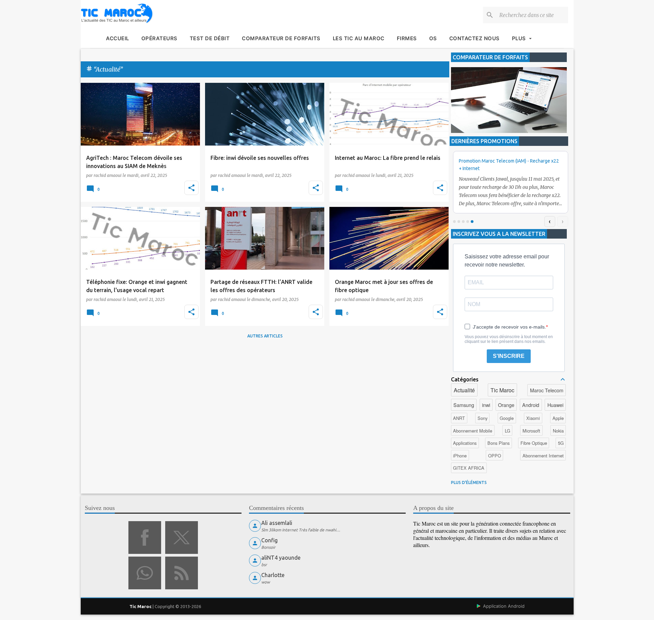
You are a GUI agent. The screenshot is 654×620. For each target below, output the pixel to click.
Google (507, 418)
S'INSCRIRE (509, 356)
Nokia (558, 430)
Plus (519, 38)
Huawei (555, 404)
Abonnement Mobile (472, 430)
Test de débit (210, 38)
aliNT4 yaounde (280, 558)
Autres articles (265, 336)
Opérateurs (159, 38)
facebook (144, 537)
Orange (506, 404)
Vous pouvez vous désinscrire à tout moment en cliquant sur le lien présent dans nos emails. (509, 339)
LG (507, 430)
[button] (191, 188)
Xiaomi (533, 418)
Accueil (117, 38)
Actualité (464, 390)
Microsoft (531, 430)
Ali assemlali (276, 523)
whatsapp (144, 573)
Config (269, 540)
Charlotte (272, 575)
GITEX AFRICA (468, 468)
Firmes (407, 38)
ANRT (459, 418)
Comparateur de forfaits (281, 38)
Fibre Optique (533, 443)
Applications (465, 443)
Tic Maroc (502, 390)
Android (530, 404)
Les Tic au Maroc (359, 38)
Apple (558, 418)
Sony (482, 418)
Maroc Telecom (546, 390)
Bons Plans (498, 443)
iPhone (460, 455)
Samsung (463, 404)
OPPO (494, 455)
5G (561, 443)
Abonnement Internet (543, 455)
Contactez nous (474, 38)
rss (181, 573)
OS (433, 38)
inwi (486, 404)
